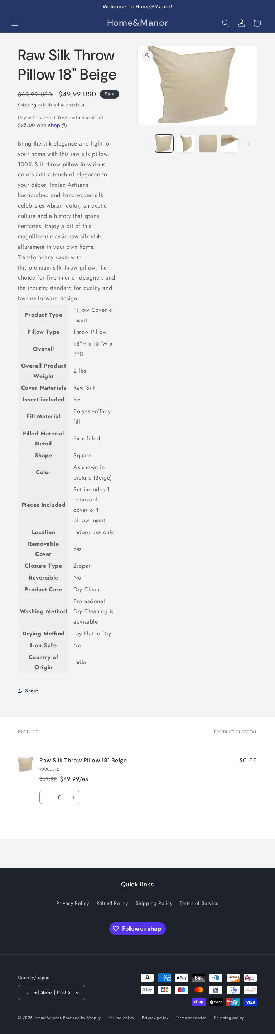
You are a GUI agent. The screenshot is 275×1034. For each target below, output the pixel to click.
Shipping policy (229, 1017)
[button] (15, 23)
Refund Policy (112, 903)
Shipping (27, 105)
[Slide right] (249, 144)
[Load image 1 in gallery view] (164, 143)
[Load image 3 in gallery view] (208, 143)
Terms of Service (199, 903)
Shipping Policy (154, 903)
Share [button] (31, 690)
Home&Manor (48, 1017)
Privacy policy (155, 1017)
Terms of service (191, 1017)
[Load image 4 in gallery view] (230, 143)
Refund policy (121, 1017)
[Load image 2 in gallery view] (186, 143)
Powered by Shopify (82, 1017)
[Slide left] (145, 144)
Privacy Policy (72, 903)
